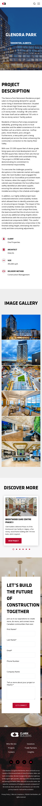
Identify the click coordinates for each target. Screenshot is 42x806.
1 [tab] (13, 549)
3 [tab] (19, 549)
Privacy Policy (6, 794)
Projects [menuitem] (11, 748)
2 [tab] (16, 549)
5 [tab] (26, 549)
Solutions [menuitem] (31, 744)
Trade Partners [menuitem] (31, 748)
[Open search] (34, 3)
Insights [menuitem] (30, 752)
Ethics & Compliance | (18, 794)
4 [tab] (23, 549)
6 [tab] (29, 549)
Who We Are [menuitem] (11, 744)
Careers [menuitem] (11, 752)
